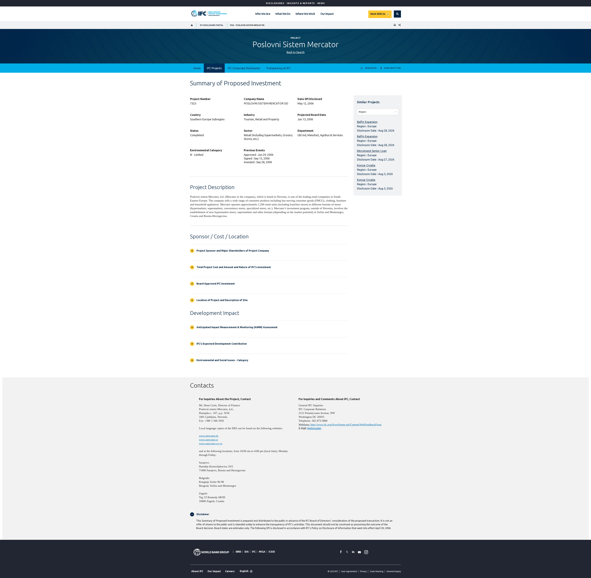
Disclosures (275, 3)
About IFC (197, 571)
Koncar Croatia (366, 165)
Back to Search (295, 52)
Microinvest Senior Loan (372, 150)
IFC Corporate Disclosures (244, 68)
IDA (246, 551)
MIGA (262, 551)
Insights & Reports (301, 3)
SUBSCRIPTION (392, 68)
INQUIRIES (371, 68)
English (244, 571)
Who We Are (262, 13)
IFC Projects (214, 68)
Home (197, 68)
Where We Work (305, 13)
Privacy (363, 571)
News (321, 3)
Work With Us (377, 13)
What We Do (282, 13)
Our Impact (327, 13)
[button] (397, 14)
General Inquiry (393, 571)
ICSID (272, 551)
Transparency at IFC (278, 68)
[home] (192, 25)
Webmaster (314, 428)
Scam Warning (376, 571)
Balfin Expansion (367, 121)
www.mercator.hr (208, 435)
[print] (394, 25)
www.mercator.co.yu (210, 443)
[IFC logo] (209, 13)
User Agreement (349, 571)
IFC (254, 551)
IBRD (238, 551)
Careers (230, 571)
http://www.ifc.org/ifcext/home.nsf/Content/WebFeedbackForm (346, 424)
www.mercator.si (208, 439)
